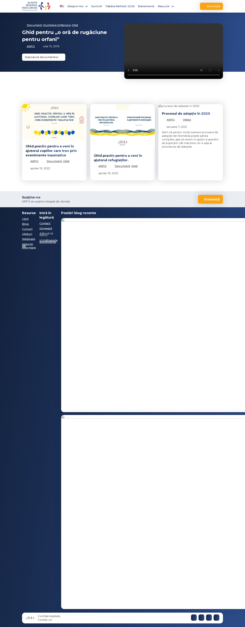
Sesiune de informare (29, 245)
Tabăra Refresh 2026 (120, 6)
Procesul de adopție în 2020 (186, 114)
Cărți (25, 219)
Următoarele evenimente (48, 241)
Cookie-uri (45, 619)
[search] (182, 6)
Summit (96, 6)
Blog (25, 224)
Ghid (75, 25)
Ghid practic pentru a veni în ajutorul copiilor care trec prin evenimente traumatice (51, 150)
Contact (44, 223)
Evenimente (146, 6)
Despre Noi (75, 6)
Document (34, 25)
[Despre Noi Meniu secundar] (86, 6)
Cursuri (27, 229)
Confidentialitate (49, 616)
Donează (213, 6)
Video (187, 119)
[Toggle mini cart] (191, 6)
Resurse (163, 6)
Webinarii (28, 239)
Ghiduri (27, 234)
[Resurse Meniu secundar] (172, 6)
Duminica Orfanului (56, 25)
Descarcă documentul (41, 57)
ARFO (31, 46)
